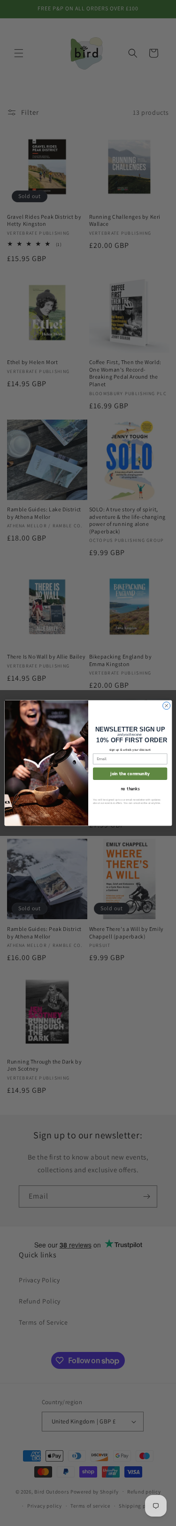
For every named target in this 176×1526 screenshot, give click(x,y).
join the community (130, 773)
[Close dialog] (166, 705)
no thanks (129, 788)
